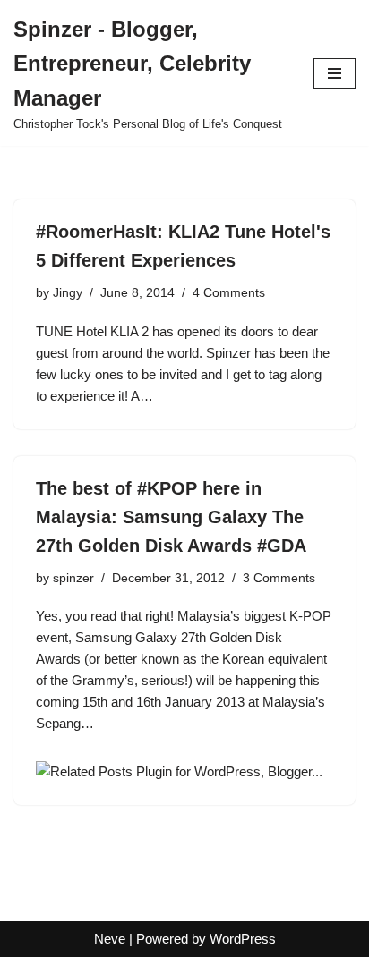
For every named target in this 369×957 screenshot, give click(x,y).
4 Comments (229, 293)
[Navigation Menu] (334, 73)
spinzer (73, 578)
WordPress (243, 938)
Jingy (67, 293)
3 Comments (279, 578)
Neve (109, 938)
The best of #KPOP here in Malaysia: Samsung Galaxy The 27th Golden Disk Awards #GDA (171, 516)
